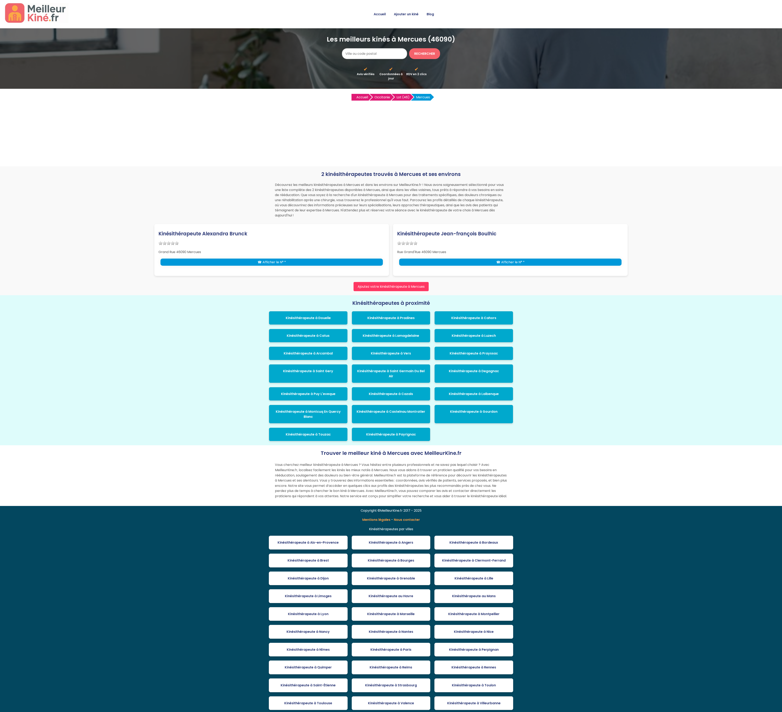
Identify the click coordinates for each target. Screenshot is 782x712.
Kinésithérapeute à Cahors (473, 318)
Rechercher (424, 53)
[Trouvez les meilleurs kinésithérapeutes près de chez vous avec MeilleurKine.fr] (37, 21)
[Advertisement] (391, 131)
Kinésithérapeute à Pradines (391, 318)
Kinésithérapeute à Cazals (391, 394)
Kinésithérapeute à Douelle (308, 318)
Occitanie (382, 97)
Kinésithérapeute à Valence (391, 703)
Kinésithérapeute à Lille (474, 578)
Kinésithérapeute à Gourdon (474, 411)
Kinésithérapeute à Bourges (391, 560)
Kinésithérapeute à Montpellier (474, 614)
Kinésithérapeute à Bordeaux (473, 542)
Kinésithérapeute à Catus (308, 335)
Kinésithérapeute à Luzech (474, 335)
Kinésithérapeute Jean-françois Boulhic (446, 233)
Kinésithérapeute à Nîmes (308, 649)
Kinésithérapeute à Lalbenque (474, 394)
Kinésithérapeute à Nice (474, 631)
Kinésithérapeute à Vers (391, 353)
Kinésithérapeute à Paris (390, 649)
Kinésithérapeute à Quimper (308, 667)
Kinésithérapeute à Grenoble (391, 578)
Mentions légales (376, 519)
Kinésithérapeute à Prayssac (474, 353)
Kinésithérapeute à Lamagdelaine (391, 335)
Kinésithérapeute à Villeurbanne (474, 703)
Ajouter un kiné (406, 14)
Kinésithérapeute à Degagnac (474, 371)
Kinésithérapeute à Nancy (308, 631)
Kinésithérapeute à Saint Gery (308, 371)
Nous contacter (407, 519)
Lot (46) (403, 97)
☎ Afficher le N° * (272, 262)
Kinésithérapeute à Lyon (308, 614)
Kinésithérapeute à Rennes (473, 667)
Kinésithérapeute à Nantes (391, 631)
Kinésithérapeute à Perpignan (474, 649)
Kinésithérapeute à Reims (391, 667)
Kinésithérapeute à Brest (308, 560)
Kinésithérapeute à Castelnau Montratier (391, 411)
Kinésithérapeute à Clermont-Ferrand (474, 560)
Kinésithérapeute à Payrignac (391, 434)
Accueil (380, 14)
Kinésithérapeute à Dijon (308, 578)
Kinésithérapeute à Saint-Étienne (308, 685)
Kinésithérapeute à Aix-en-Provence (308, 542)
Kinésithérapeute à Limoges (308, 596)
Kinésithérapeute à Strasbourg (391, 685)
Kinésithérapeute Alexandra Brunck (202, 233)
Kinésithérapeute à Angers (391, 542)
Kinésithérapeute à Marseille (391, 614)
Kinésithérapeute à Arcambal (308, 353)
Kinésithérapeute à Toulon (474, 685)
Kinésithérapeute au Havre (391, 596)
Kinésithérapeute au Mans (474, 596)
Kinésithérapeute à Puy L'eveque (308, 394)
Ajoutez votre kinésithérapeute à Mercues (391, 286)
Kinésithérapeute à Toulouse (308, 703)
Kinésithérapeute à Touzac (308, 434)
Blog (430, 14)
